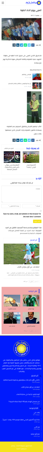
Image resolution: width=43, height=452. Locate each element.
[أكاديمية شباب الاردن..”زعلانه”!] (31, 157)
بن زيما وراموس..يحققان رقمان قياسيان (19, 83)
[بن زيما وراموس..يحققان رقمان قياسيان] (36, 85)
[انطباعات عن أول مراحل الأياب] (21, 254)
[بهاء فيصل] (31, 300)
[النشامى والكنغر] (36, 76)
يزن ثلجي (37, 426)
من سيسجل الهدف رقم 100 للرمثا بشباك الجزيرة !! (24, 401)
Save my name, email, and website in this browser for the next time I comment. (22, 215)
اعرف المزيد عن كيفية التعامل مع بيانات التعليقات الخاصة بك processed (24, 232)
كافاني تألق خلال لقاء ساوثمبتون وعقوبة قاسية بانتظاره (21, 379)
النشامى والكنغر (26, 74)
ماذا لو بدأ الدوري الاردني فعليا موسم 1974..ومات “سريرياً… (21, 419)
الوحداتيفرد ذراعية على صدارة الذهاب (28, 394)
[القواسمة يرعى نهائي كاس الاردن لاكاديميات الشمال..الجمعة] (12, 157)
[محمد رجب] (12, 318)
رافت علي (37, 412)
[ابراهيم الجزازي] (31, 318)
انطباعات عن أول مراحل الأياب (28, 267)
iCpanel (18, 449)
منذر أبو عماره (35, 433)
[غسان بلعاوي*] (12, 300)
